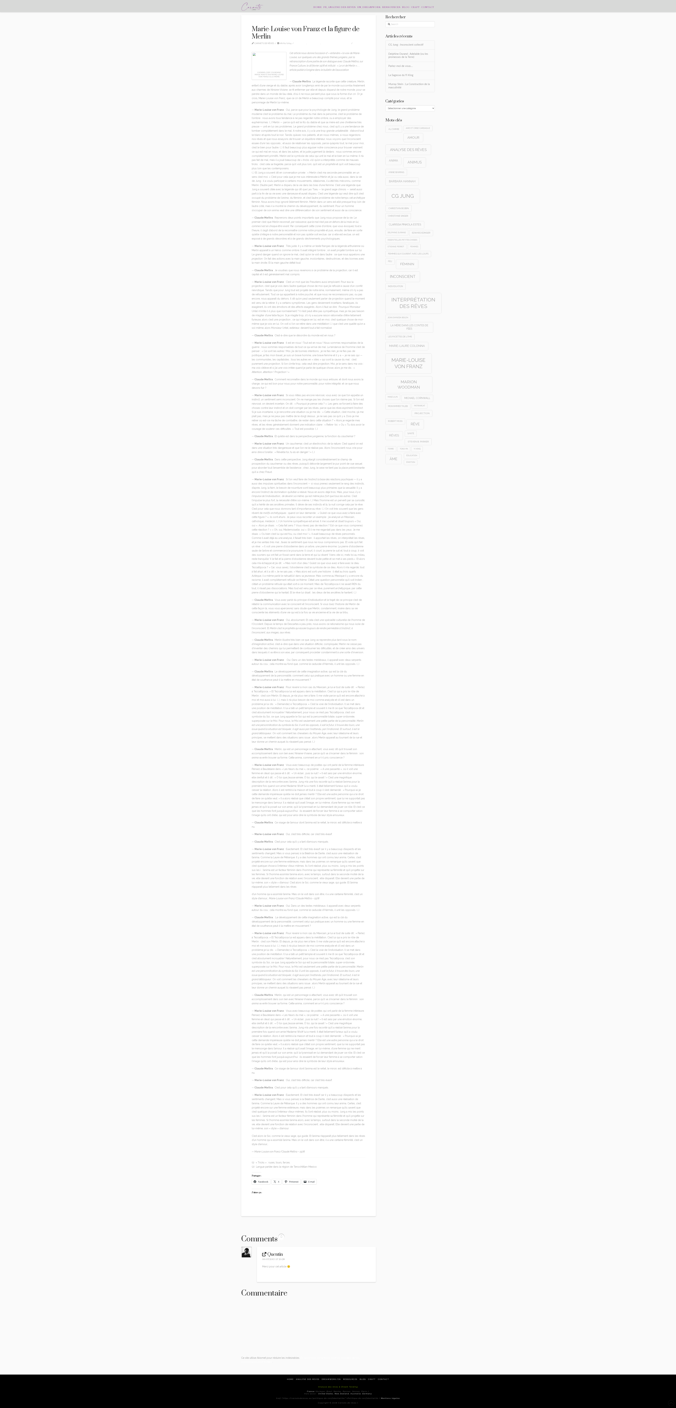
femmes (414, 246)
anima (393, 160)
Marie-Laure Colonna (407, 346)
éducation (411, 455)
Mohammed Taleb (398, 406)
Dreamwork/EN (331, 1379)
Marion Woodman (409, 384)
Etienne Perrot (396, 246)
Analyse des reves (307, 1379)
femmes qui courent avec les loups (408, 254)
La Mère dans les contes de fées (409, 327)
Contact (383, 1379)
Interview (314, 43)
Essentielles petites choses (402, 240)
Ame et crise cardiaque (418, 128)
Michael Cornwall (417, 398)
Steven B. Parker (418, 441)
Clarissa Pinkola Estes (405, 224)
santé (410, 433)
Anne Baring (396, 172)
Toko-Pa (404, 449)
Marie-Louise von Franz (336, 43)
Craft (372, 1379)
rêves (394, 435)
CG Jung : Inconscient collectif (405, 44)
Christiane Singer (398, 216)
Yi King (417, 449)
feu (390, 261)
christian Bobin (398, 208)
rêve (415, 424)
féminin (407, 264)
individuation (395, 286)
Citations (301, 43)
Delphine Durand (397, 232)
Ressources (350, 1379)
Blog (363, 1379)
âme (393, 459)
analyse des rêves (408, 149)
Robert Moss (395, 421)
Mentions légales (390, 1398)
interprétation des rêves (413, 303)
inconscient (402, 276)
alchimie (393, 129)
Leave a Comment (264, 46)
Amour (413, 137)
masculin (393, 397)
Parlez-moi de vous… (400, 66)
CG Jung (403, 196)
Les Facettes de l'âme (400, 336)
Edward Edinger (421, 233)
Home (290, 1379)
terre (391, 449)
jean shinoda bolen (398, 317)
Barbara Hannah (402, 181)
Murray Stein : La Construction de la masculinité (409, 86)
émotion (410, 462)
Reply (266, 1274)
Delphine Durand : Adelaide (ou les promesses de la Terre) (408, 56)
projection (422, 413)
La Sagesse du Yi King (400, 75)
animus (415, 162)
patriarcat (419, 406)
